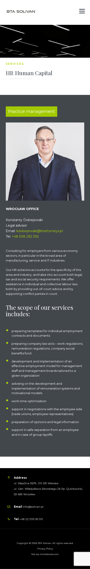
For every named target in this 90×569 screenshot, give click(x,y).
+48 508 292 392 (25, 236)
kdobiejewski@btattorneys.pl (39, 231)
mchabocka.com (49, 554)
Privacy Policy (45, 548)
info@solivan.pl (33, 506)
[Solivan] (22, 12)
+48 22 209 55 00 (31, 519)
